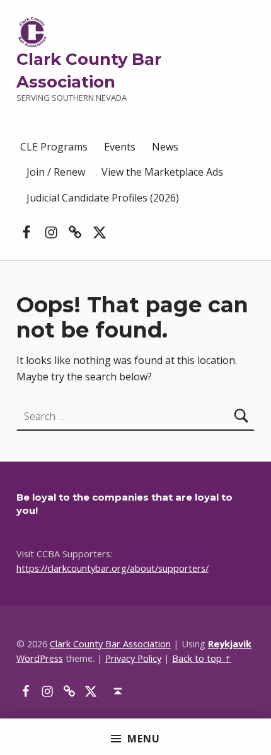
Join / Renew (55, 172)
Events (120, 147)
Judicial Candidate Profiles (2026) (102, 198)
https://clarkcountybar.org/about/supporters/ (112, 568)
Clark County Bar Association (110, 644)
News (165, 147)
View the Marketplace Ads (162, 172)
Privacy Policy (133, 658)
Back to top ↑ (201, 658)
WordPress (39, 658)
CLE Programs (54, 147)
